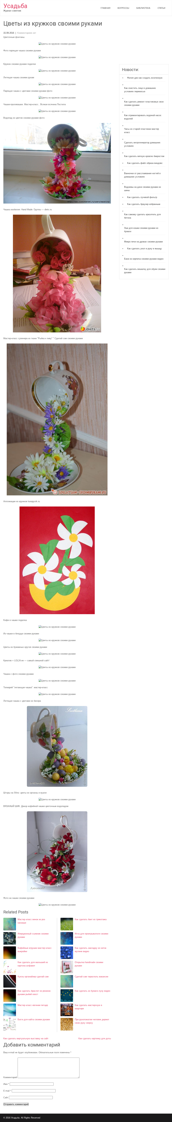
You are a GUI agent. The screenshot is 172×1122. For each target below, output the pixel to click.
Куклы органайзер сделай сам (33, 976)
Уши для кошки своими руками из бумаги (141, 230)
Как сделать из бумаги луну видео (92, 991)
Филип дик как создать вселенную (144, 78)
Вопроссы (123, 8)
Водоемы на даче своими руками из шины (142, 189)
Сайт (5, 1097)
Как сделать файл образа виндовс (145, 163)
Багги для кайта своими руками (34, 1019)
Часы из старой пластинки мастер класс (141, 131)
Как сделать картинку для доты (94, 1038)
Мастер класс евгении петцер (33, 1005)
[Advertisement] (144, 42)
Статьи (161, 8)
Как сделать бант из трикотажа (90, 919)
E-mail (7, 1091)
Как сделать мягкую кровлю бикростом (144, 156)
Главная (105, 8)
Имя (6, 1084)
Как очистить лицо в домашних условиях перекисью (140, 90)
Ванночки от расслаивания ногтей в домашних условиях (142, 175)
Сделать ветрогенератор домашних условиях (142, 144)
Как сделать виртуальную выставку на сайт (25, 1038)
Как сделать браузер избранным (143, 204)
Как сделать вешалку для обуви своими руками (144, 271)
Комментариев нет (26, 33)
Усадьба (15, 6)
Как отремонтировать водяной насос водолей (142, 117)
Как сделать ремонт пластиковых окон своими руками (144, 103)
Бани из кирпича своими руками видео (143, 259)
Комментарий (10, 1077)
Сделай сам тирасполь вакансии (91, 976)
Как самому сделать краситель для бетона (142, 216)
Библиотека (143, 8)
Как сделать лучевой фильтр (142, 197)
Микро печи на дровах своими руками (143, 241)
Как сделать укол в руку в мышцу (144, 248)
